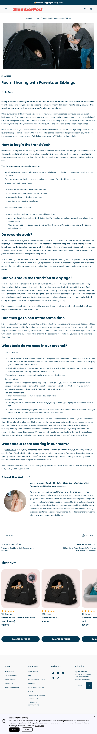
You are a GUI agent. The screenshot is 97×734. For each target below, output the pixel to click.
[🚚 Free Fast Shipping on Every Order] (48, 2)
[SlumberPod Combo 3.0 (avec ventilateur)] (20, 588)
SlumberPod (13, 352)
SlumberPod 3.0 (50, 617)
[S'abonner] (89, 685)
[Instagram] (52, 672)
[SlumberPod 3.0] (61, 588)
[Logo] (28, 9)
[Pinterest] (52, 678)
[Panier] (91, 9)
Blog (37, 18)
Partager (9, 92)
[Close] (94, 716)
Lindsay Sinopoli (37, 483)
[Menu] (6, 9)
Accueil (29, 18)
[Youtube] (63, 672)
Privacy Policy (39, 726)
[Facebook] (58, 672)
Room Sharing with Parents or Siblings (57, 18)
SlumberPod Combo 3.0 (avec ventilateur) (18, 619)
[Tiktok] (58, 678)
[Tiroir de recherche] (85, 9)
